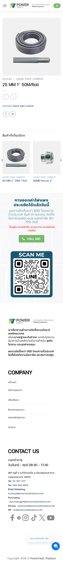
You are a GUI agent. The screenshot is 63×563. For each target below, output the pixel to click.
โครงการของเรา (16, 409)
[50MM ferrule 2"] (47, 157)
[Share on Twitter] (13, 114)
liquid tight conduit (30, 79)
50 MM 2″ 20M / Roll (14, 180)
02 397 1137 (19, 481)
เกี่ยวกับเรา (13, 399)
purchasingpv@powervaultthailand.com (30, 501)
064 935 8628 (20, 485)
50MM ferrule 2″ (42, 180)
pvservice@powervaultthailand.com (36, 505)
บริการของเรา (15, 390)
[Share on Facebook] (6, 114)
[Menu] (4, 5)
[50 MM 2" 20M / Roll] (16, 157)
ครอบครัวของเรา (16, 417)
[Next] (60, 166)
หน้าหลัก (7, 79)
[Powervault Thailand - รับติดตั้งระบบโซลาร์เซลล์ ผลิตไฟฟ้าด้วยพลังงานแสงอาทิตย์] (30, 5)
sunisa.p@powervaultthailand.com (25, 493)
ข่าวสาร (12, 427)
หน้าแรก (12, 382)
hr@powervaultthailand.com (27, 509)
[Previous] (2, 166)
